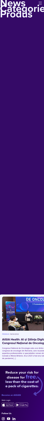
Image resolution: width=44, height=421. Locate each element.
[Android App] (22, 405)
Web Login (6, 400)
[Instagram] (3, 418)
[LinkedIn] (13, 418)
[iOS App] (8, 405)
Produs (5, 334)
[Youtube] (8, 418)
